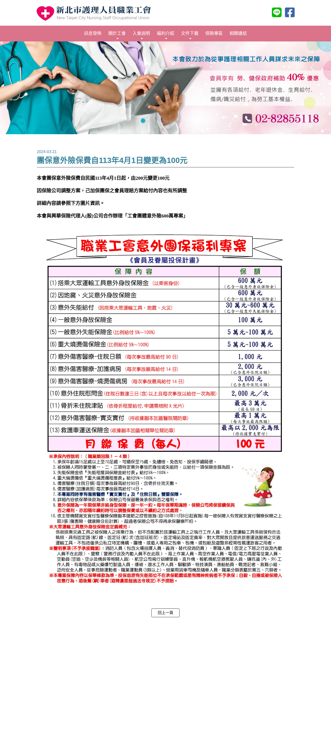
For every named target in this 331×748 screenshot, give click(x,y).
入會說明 (141, 33)
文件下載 (189, 33)
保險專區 (214, 33)
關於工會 (117, 33)
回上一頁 (165, 613)
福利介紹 (165, 33)
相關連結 (238, 33)
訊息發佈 (93, 33)
